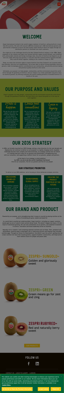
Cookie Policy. (6, 385)
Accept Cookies (43, 389)
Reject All (56, 389)
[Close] (61, 376)
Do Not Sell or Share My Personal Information (17, 389)
